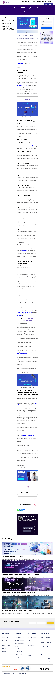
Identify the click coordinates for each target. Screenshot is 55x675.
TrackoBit (25, 524)
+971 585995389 (43, 650)
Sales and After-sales (5, 637)
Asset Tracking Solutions (19, 651)
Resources (44, 1)
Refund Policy (24, 673)
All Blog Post (27, 531)
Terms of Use (19, 673)
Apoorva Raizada (6, 611)
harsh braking (19, 315)
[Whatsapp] (18, 510)
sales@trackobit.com (35, 668)
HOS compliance (32, 428)
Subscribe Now (46, 27)
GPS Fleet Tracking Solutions (19, 640)
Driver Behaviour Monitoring (19, 643)
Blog (28, 652)
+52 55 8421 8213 (43, 652)
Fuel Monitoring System (18, 648)
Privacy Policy (14, 673)
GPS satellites (24, 250)
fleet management (27, 54)
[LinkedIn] (43, 669)
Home (23, 1)
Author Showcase (28, 528)
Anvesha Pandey (9, 11)
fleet (19, 340)
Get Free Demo (48, 4)
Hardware (39, 1)
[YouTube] (48, 669)
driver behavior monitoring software (24, 312)
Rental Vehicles (4, 648)
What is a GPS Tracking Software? (8, 20)
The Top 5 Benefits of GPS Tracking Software (6, 26)
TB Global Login (49, 658)
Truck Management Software (19, 649)
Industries (33, 1)
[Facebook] (24, 510)
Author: (4, 11)
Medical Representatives (6, 645)
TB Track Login (49, 661)
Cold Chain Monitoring (18, 654)
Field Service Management (32, 637)
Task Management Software (32, 640)
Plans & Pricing (43, 656)
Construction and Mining (6, 642)
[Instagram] (41, 669)
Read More (31, 524)
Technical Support (18, 657)
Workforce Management (31, 645)
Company (50, 1)
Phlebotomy (4, 651)
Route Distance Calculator (32, 642)
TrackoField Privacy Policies (6, 673)
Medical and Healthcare (6, 643)
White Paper (30, 655)
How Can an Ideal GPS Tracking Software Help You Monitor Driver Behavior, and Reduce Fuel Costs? (8, 29)
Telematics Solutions (18, 656)
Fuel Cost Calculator (18, 659)
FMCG (3, 653)
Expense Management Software (33, 643)
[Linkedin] (20, 510)
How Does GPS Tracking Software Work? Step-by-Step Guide (8, 23)
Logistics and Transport (6, 640)
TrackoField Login (50, 656)
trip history (25, 85)
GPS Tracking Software (18, 645)
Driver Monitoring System (19, 646)
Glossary (29, 653)
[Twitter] (22, 510)
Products (27, 1)
